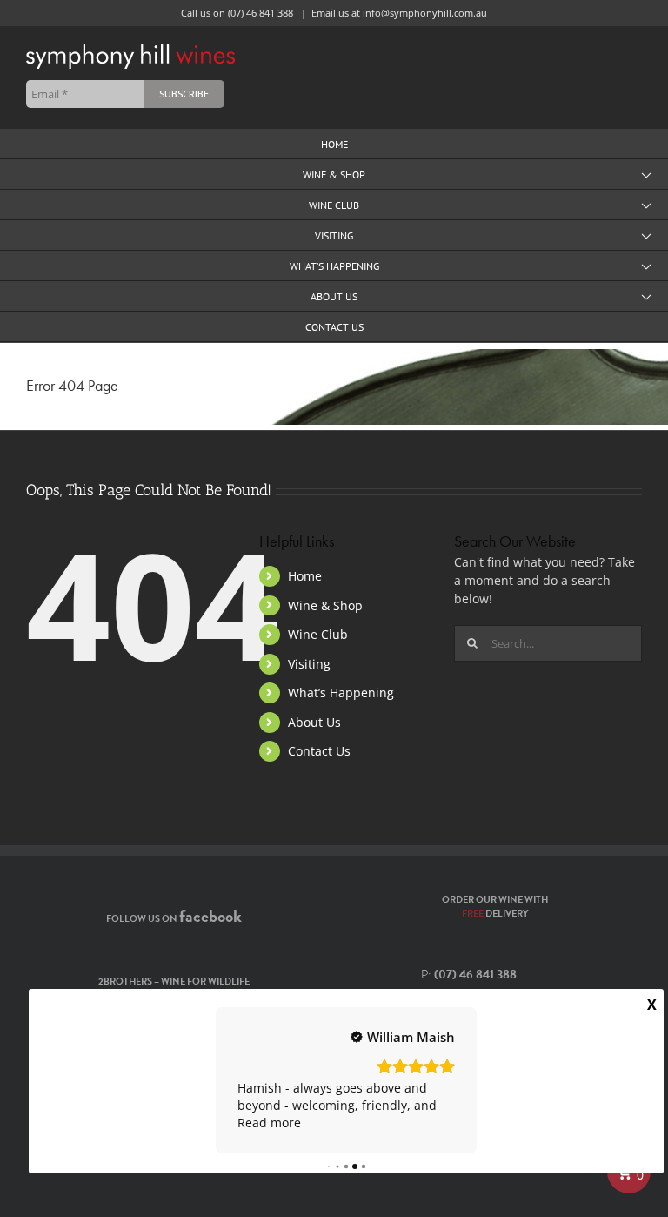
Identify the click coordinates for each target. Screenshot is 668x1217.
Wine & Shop (325, 605)
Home (305, 576)
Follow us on (174, 918)
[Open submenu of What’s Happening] (646, 266)
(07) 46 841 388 (260, 12)
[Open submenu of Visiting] (646, 235)
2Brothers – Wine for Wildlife (174, 981)
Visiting (309, 664)
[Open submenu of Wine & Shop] (646, 174)
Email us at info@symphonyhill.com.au (399, 12)
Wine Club (318, 634)
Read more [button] (269, 1122)
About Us (314, 722)
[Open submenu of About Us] (646, 296)
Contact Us (319, 751)
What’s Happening (341, 692)
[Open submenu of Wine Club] (646, 205)
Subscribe (184, 93)
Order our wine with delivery (495, 907)
